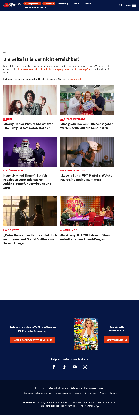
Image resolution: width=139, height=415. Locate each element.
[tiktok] (64, 367)
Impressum (40, 387)
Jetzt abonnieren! (117, 339)
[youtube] (75, 367)
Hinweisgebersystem (63, 393)
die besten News (25, 69)
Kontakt (113, 393)
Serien (88, 3)
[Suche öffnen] (120, 5)
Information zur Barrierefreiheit (37, 393)
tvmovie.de (76, 78)
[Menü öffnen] (134, 5)
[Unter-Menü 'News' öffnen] (80, 3)
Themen (103, 393)
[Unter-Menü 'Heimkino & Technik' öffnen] (45, 7)
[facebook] (54, 367)
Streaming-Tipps (83, 69)
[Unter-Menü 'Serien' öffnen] (92, 3)
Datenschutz (76, 387)
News (76, 3)
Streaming (63, 3)
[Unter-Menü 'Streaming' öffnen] (69, 3)
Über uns (79, 393)
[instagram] (85, 367)
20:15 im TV (49, 3)
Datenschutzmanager (94, 387)
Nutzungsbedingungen (58, 387)
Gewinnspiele (91, 393)
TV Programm (31, 3)
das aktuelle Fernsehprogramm (52, 69)
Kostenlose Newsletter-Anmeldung (32, 340)
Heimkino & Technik (34, 7)
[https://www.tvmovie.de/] (12, 5)
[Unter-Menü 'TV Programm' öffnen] (39, 3)
